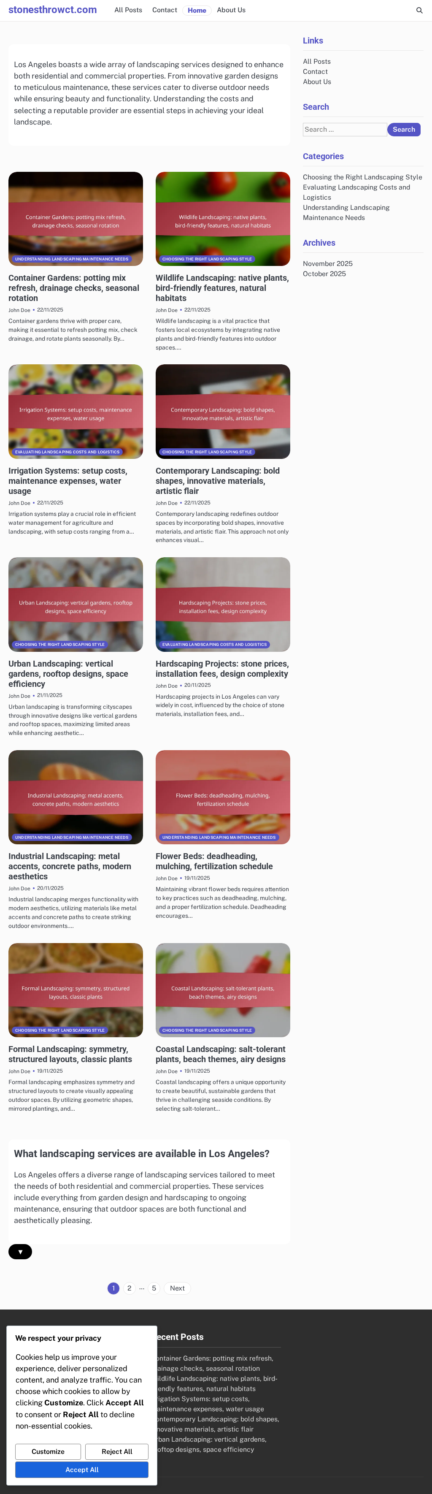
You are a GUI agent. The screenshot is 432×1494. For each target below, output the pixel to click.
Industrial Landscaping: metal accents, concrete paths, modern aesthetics (69, 866)
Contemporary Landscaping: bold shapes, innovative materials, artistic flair (218, 481)
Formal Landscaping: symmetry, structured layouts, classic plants (70, 1054)
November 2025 (328, 264)
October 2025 (324, 274)
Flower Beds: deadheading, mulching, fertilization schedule (214, 861)
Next (177, 1288)
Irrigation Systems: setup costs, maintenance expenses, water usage (67, 481)
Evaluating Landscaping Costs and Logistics (67, 452)
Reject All (117, 1452)
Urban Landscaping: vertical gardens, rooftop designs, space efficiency (68, 674)
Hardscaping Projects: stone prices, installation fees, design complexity (222, 669)
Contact (164, 10)
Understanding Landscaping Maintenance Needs (72, 259)
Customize (48, 1452)
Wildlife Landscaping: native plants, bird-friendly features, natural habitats (222, 288)
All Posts (128, 10)
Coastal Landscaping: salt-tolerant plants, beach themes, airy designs (221, 1054)
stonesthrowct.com (52, 10)
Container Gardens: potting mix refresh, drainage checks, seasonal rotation (73, 288)
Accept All (82, 1470)
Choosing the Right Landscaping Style (207, 259)
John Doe (19, 310)
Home (197, 10)
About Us (231, 10)
